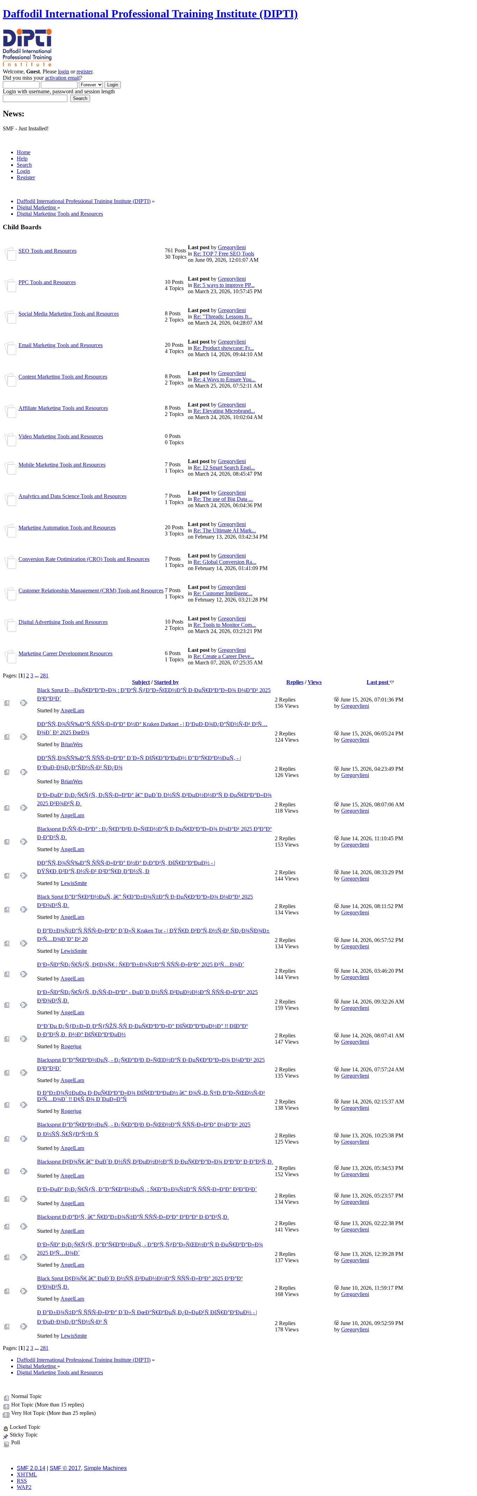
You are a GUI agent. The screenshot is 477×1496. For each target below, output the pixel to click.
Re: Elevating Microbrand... (224, 411)
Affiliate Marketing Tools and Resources (63, 408)
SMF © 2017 (65, 1468)
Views (315, 682)
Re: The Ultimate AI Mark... (224, 530)
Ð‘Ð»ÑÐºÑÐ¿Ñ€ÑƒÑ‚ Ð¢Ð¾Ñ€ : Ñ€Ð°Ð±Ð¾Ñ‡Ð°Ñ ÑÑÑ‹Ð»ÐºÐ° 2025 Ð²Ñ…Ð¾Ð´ (140, 965)
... (37, 675)
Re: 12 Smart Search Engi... (224, 467)
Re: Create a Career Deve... (223, 656)
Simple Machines (105, 1468)
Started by (166, 682)
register (84, 71)
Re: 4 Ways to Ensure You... (224, 379)
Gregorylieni (232, 247)
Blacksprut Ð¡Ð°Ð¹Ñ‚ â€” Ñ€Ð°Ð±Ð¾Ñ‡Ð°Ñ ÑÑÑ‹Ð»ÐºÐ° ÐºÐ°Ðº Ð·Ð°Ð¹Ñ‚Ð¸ (133, 1217)
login (63, 71)
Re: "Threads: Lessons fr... (222, 316)
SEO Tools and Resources (47, 251)
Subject (141, 682)
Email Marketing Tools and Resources (61, 345)
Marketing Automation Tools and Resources (67, 528)
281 (44, 675)
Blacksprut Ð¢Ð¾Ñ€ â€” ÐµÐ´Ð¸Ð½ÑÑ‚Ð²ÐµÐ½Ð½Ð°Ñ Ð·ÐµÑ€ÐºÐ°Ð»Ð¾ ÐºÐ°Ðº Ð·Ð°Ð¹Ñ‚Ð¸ (155, 1162)
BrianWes (71, 744)
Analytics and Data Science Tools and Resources (72, 496)
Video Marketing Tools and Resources (61, 436)
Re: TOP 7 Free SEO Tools (223, 254)
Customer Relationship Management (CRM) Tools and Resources (91, 591)
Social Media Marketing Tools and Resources (69, 314)
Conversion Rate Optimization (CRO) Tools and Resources (84, 559)
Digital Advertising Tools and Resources (63, 622)
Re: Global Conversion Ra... (224, 562)
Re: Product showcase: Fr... (223, 348)
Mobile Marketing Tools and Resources (62, 465)
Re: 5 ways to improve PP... (224, 285)
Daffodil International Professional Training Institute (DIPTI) (150, 13)
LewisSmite (74, 883)
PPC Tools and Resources (47, 282)
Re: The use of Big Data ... (223, 499)
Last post (378, 682)
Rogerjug (71, 1046)
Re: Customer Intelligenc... (222, 593)
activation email (62, 78)
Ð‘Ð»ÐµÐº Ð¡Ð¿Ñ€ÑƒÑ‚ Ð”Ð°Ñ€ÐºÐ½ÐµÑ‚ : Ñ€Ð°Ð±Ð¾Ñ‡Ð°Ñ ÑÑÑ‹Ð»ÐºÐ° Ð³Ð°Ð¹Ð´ (147, 1189)
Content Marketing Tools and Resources (63, 377)
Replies (294, 682)
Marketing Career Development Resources (65, 653)
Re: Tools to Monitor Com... (224, 625)
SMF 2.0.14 (31, 1468)
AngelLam (72, 710)
